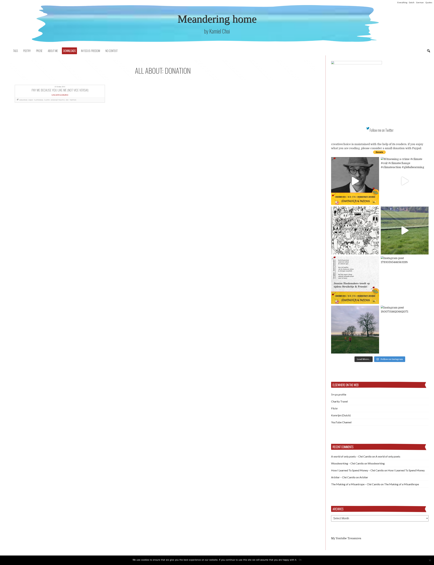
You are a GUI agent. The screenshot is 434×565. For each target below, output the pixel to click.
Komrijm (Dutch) (341, 415)
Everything (402, 2)
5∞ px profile (338, 394)
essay (30, 100)
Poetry (27, 51)
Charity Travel (339, 401)
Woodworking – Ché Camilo (347, 463)
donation (23, 100)
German (420, 2)
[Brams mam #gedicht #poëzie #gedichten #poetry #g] (355, 181)
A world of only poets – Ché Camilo (351, 456)
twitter (73, 100)
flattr (47, 100)
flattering (38, 100)
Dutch (411, 2)
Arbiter (363, 477)
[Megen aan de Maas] (355, 330)
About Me (53, 51)
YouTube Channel (341, 422)
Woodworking (376, 463)
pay (67, 100)
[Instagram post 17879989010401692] (405, 230)
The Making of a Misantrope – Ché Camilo (355, 484)
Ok (300, 559)
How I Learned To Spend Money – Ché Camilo (357, 470)
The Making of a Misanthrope (401, 484)
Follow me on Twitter (382, 130)
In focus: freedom (90, 51)
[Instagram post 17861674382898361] (355, 230)
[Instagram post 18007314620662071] (405, 330)
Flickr (334, 408)
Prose (39, 51)
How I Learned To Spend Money (406, 470)
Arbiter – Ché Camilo (343, 477)
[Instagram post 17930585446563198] (405, 280)
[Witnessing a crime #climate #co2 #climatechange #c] (405, 181)
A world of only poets (388, 456)
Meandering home (217, 19)
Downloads (69, 51)
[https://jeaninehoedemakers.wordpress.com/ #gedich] (355, 280)
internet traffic (58, 100)
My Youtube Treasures (346, 538)
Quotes (428, 2)
